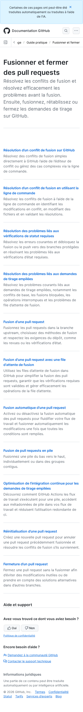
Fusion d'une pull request (23, 322)
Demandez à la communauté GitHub (33, 655)
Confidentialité (59, 692)
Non (32, 628)
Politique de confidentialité (19, 635)
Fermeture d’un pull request (25, 564)
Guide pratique (37, 42)
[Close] (70, 6)
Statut (7, 696)
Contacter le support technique (29, 661)
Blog (59, 696)
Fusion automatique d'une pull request (34, 407)
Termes (40, 692)
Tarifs (19, 696)
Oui (14, 628)
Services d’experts (39, 696)
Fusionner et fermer (66, 42)
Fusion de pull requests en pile (28, 450)
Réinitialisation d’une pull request (30, 531)
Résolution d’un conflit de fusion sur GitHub (39, 150)
